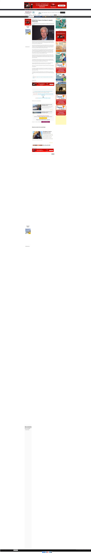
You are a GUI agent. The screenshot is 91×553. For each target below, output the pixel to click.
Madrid (33, 24)
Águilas (42, 12)
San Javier (59, 12)
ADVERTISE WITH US (31, 9)
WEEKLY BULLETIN (35, 9)
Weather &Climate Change (31, 15)
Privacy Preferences (16, 550)
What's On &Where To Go (34, 15)
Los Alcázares (53, 12)
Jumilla (48, 12)
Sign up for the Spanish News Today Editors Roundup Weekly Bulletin (43, 91)
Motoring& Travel (39, 15)
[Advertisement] (61, 120)
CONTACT (27, 9)
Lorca (50, 12)
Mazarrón (56, 12)
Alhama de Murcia (45, 12)
